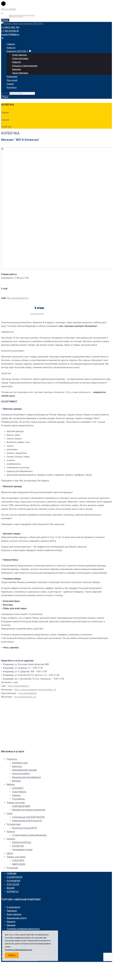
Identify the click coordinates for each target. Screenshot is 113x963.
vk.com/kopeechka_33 (25, 697)
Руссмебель (18, 799)
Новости (11, 47)
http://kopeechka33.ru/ (18, 298)
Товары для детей (16, 857)
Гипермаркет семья (22, 849)
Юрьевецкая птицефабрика (26, 777)
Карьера (16, 69)
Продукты (12, 759)
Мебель (11, 784)
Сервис (10, 84)
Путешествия (13, 824)
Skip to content (8, 9)
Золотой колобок (21, 773)
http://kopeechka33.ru (18, 686)
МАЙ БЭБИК (18, 864)
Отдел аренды (19, 55)
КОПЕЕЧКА (18, 846)
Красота (11, 831)
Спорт (10, 813)
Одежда (5, 119)
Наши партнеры (20, 73)
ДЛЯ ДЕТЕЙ (13, 884)
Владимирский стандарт (24, 770)
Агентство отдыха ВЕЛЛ (24, 828)
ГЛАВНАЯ (11, 873)
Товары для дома (16, 802)
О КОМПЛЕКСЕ (14, 877)
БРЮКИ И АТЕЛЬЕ (21, 842)
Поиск (5, 20)
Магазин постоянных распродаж (28, 809)
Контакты (12, 87)
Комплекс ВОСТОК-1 (17, 51)
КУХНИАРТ (18, 788)
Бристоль (17, 766)
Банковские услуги (16, 918)
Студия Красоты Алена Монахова (29, 835)
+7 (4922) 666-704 (10, 27)
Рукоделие (12, 867)
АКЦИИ (10, 888)
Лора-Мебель (19, 791)
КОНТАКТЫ (12, 891)
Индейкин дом (19, 763)
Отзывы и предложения (24, 65)
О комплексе (13, 907)
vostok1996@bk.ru (10, 34)
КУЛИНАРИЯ (13, 881)
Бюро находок (14, 914)
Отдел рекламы (20, 58)
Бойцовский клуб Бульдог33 (27, 820)
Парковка (12, 910)
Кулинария (12, 76)
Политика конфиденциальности (23, 928)
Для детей (12, 80)
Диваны (16, 795)
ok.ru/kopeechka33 (28, 693)
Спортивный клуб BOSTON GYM (28, 817)
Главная (11, 44)
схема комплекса (37, 314)
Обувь (10, 853)
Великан (16, 781)
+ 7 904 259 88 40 (10, 31)
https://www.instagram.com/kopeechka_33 (35, 689)
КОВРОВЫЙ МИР (21, 806)
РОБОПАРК (18, 860)
